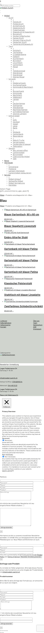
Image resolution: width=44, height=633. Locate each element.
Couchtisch (17, 63)
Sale (14, 159)
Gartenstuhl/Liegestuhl (23, 44)
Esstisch (16, 57)
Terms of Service (14, 557)
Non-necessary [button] (7, 455)
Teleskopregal (19, 71)
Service (7, 175)
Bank (15, 128)
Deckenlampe (19, 104)
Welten (12, 148)
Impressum (37, 329)
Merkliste (12, 185)
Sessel (15, 124)
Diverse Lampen (20, 114)
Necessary (8, 440)
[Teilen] (5, 630)
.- (21, 216)
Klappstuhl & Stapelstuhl (23, 32)
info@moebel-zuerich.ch (8, 378)
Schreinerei (13, 167)
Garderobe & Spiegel (22, 144)
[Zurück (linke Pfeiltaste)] (1, 632)
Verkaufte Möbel (16, 181)
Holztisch (17, 50)
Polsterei (12, 169)
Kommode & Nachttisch (23, 87)
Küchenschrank (19, 85)
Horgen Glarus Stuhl (22, 40)
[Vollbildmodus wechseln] (3, 630)
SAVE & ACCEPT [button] (8, 471)
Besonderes (18, 136)
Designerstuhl (19, 28)
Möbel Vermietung (17, 183)
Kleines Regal (18, 77)
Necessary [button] (6, 438)
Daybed (16, 122)
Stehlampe (17, 106)
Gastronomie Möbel (21, 157)
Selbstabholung (5, 323)
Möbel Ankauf (15, 179)
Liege (15, 126)
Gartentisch (18, 65)
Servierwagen (19, 142)
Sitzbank (16, 132)
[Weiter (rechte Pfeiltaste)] (3, 632)
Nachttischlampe (20, 110)
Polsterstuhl (18, 24)
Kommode (17, 93)
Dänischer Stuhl (20, 42)
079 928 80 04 (17, 382)
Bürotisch (17, 61)
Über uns (36, 321)
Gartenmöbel (18, 153)
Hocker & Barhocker (21, 36)
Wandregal (17, 73)
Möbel (7, 16)
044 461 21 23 (12, 385)
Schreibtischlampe (21, 112)
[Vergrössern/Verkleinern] (1, 630)
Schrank (12, 79)
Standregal (17, 75)
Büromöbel (18, 155)
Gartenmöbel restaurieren (20, 173)
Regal (15, 67)
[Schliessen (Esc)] (7, 630)
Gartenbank (18, 134)
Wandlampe (18, 108)
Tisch (11, 46)
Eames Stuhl (18, 38)
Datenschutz (37, 325)
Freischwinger (19, 30)
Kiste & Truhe (18, 140)
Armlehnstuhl (19, 26)
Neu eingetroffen (20, 150)
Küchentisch (18, 59)
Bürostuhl (17, 34)
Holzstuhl (17, 22)
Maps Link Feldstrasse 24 (9, 395)
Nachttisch (17, 95)
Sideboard (17, 97)
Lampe (16, 99)
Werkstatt (8, 163)
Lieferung (3, 321)
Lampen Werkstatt (17, 171)
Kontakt (3, 327)
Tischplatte (17, 52)
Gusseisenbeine (19, 55)
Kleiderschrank (19, 83)
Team (35, 323)
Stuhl (11, 18)
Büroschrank (18, 91)
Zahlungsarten (5, 325)
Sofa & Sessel (14, 116)
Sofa (15, 120)
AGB (34, 327)
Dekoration (17, 146)
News (6, 161)
